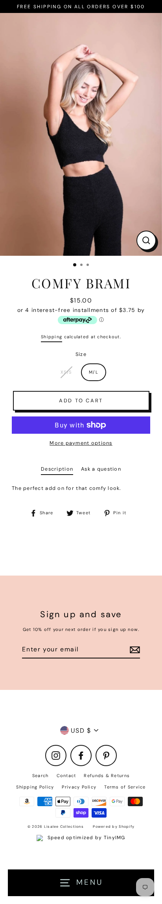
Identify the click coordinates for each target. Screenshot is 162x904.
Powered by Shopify (113, 826)
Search (40, 775)
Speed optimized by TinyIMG (85, 837)
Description (57, 469)
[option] (81, 134)
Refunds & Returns (107, 775)
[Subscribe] (133, 649)
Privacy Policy (79, 787)
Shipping (51, 336)
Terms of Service (124, 787)
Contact (66, 775)
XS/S (66, 372)
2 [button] (82, 266)
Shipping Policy (35, 787)
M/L (93, 372)
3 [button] (88, 266)
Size (81, 354)
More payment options (81, 443)
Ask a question (101, 469)
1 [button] (75, 265)
